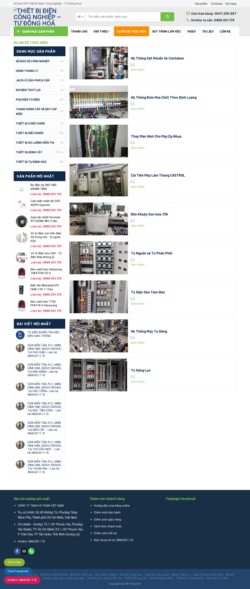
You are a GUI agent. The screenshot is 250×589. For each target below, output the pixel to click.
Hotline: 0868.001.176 (22, 580)
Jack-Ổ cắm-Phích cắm (33, 80)
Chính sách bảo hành (107, 512)
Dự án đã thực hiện (131, 31)
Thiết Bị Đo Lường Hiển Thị (35, 142)
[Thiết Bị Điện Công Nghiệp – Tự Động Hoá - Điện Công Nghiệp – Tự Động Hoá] (42, 16)
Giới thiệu (101, 31)
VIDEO (191, 31)
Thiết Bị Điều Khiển (29, 133)
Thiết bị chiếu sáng (30, 123)
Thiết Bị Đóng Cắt (29, 152)
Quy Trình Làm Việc (166, 31)
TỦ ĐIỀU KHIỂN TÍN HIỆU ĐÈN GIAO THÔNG (44, 334)
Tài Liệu (208, 31)
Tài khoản (216, 3)
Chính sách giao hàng (107, 519)
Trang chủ (79, 31)
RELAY (230, 574)
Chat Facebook (18, 571)
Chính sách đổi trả (105, 533)
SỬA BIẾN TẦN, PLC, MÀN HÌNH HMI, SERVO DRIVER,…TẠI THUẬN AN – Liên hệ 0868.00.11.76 (45, 467)
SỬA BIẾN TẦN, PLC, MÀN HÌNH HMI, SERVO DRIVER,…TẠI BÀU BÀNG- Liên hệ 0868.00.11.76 (45, 370)
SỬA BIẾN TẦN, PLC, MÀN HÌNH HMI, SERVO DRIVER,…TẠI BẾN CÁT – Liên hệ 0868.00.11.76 (45, 428)
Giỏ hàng (230, 3)
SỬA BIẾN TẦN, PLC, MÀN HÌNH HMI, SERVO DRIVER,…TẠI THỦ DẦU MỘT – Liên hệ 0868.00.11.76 (45, 447)
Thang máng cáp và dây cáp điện (36, 111)
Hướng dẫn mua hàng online (112, 505)
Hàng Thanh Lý (27, 70)
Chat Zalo (14, 562)
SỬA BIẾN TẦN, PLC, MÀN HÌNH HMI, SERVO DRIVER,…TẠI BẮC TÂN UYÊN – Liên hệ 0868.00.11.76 (45, 409)
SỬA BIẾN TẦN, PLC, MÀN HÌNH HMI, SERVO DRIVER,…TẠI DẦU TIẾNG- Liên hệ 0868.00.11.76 (45, 389)
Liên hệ (225, 31)
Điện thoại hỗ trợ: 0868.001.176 (113, 540)
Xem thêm (138, 70)
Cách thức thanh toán (108, 526)
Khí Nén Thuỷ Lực (28, 90)
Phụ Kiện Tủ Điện (28, 99)
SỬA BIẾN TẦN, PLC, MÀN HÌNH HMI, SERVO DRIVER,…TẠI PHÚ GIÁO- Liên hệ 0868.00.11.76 (45, 351)
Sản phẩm (201, 3)
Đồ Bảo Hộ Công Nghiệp (33, 61)
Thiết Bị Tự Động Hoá (31, 161)
